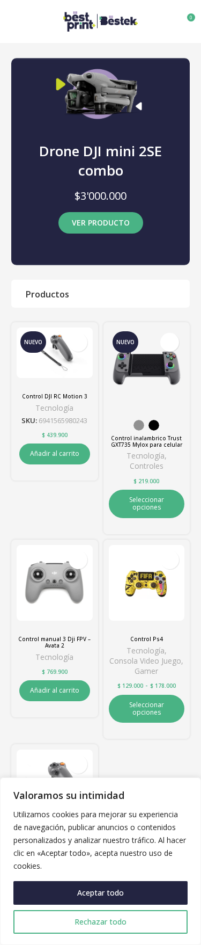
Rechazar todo (100, 922)
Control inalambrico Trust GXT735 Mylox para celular (146, 441)
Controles (146, 466)
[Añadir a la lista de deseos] (78, 342)
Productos (47, 294)
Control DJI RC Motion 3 (54, 396)
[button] (54, 454)
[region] (100, 861)
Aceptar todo (100, 893)
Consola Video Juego (145, 661)
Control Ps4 (146, 639)
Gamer (146, 671)
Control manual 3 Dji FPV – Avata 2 (54, 642)
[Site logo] (100, 20)
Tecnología (54, 408)
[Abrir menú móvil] (12, 21)
